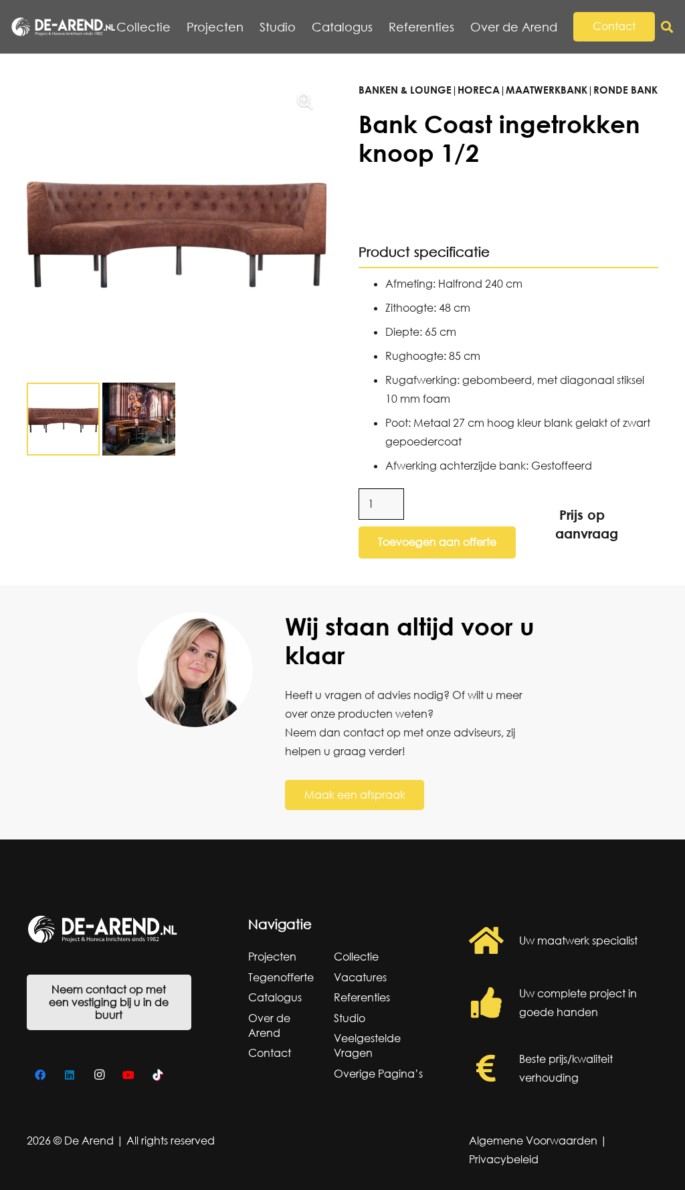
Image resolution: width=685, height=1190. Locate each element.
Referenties (362, 997)
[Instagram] (99, 1075)
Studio (349, 1018)
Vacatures (360, 977)
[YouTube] (128, 1075)
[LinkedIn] (69, 1075)
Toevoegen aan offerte (437, 542)
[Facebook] (40, 1075)
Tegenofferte (281, 977)
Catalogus (275, 997)
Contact (269, 1053)
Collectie (356, 956)
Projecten (272, 956)
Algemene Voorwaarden (533, 1140)
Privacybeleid (504, 1159)
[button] (565, 27)
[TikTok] (157, 1075)
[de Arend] (63, 27)
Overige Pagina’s (378, 1073)
